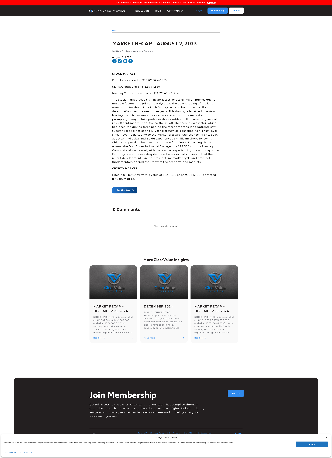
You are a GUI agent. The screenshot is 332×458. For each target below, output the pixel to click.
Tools (158, 10)
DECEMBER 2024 (158, 306)
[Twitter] (234, 434)
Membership (217, 10)
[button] (114, 61)
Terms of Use (144, 433)
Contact (236, 10)
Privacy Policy (157, 433)
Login (199, 10)
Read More (99, 338)
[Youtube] (239, 434)
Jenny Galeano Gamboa (139, 51)
